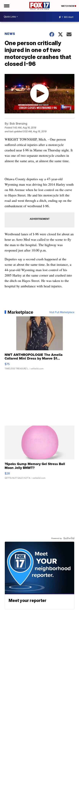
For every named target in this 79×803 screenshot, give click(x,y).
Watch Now (68, 6)
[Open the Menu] (6, 6)
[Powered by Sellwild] (68, 538)
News (10, 34)
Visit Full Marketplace (61, 312)
